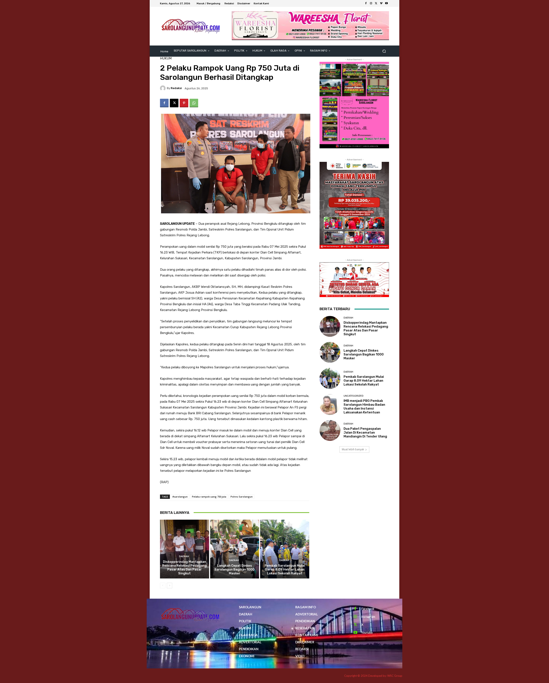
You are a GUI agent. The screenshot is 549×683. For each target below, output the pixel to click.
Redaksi (176, 88)
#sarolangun (180, 496)
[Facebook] (365, 3)
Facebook (367, 608)
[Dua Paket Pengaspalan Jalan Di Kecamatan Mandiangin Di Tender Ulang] (330, 430)
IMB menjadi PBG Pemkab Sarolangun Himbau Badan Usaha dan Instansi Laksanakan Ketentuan (364, 406)
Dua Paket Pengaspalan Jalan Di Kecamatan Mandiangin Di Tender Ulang (365, 432)
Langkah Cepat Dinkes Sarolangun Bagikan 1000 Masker (234, 569)
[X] (376, 3)
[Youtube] (386, 3)
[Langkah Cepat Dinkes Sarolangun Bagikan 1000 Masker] (234, 549)
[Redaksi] (163, 88)
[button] (384, 51)
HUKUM (166, 58)
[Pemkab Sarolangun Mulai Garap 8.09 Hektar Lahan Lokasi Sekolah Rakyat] (284, 549)
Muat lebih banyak (353, 449)
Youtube (367, 632)
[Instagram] (371, 3)
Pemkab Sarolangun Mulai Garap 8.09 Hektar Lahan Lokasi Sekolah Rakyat (285, 569)
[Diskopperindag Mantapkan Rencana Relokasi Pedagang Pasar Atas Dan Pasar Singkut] (184, 549)
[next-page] (169, 585)
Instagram (368, 616)
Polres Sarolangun (242, 496)
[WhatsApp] (194, 103)
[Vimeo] (381, 3)
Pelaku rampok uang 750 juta (209, 496)
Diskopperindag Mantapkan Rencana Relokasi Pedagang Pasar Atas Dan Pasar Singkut (184, 567)
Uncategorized (353, 396)
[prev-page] (162, 585)
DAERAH (184, 556)
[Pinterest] (184, 103)
